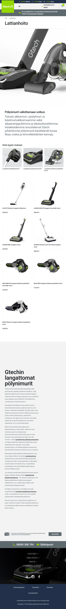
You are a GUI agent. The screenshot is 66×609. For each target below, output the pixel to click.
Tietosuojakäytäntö (18, 587)
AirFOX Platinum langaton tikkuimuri (14, 208)
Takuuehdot (35, 587)
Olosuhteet (50, 587)
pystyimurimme (31, 456)
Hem (6, 18)
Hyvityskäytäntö (33, 593)
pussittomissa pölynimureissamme (27, 439)
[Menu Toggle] (19, 6)
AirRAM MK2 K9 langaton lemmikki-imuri (47, 208)
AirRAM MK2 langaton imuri (11, 245)
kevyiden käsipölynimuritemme (26, 491)
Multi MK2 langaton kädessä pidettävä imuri (48, 283)
